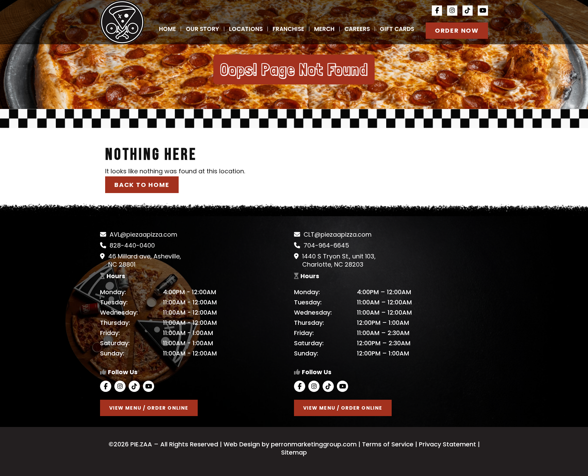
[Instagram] (452, 10)
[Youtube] (483, 10)
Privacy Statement (447, 444)
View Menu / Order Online (149, 407)
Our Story (202, 29)
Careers (357, 29)
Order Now (457, 30)
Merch (324, 29)
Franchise (288, 29)
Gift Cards (397, 29)
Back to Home (141, 184)
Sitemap (294, 452)
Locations (246, 29)
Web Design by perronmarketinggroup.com (289, 444)
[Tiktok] (467, 10)
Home (167, 29)
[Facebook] (437, 10)
